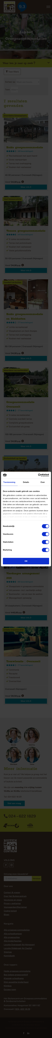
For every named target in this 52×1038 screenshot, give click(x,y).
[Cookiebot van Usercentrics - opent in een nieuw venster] (38, 475)
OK (26, 561)
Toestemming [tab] (9, 482)
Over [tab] (43, 482)
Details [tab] (26, 482)
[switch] (45, 534)
